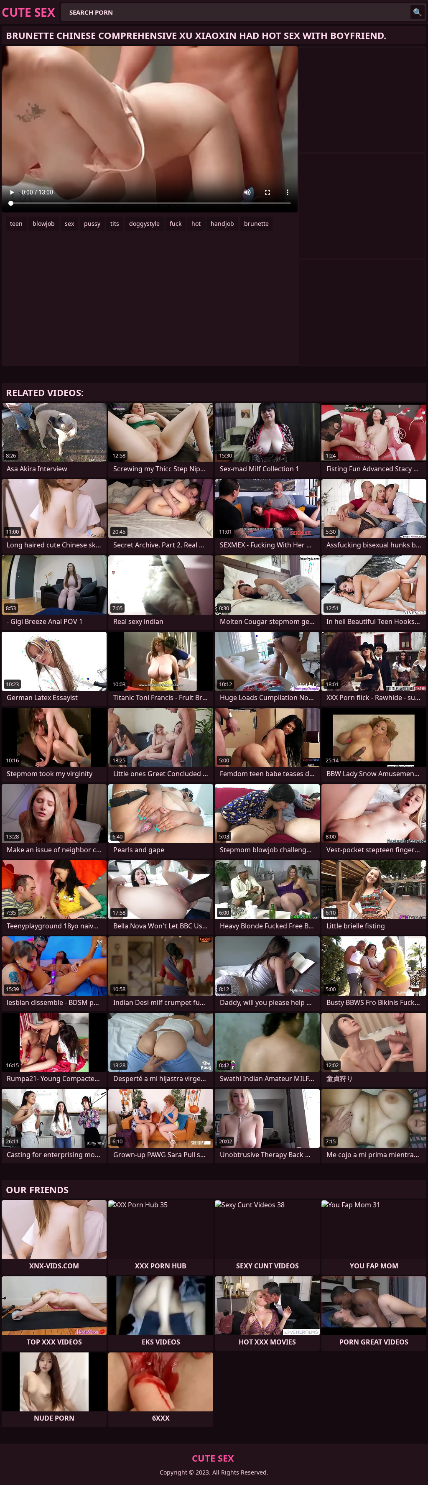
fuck (175, 223)
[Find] (417, 12)
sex (69, 223)
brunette (256, 223)
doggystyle (144, 223)
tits (114, 223)
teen (16, 223)
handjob (222, 223)
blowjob (44, 223)
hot (196, 223)
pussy (92, 223)
